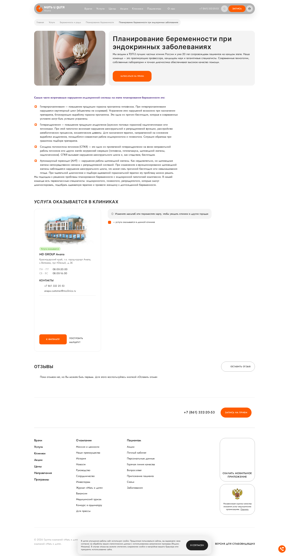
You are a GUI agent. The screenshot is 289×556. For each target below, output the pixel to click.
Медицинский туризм (88, 499)
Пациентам (154, 9)
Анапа (47, 10)
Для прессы (83, 511)
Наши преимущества (88, 453)
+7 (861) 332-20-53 (209, 8)
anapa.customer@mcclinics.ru (60, 291)
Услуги (100, 9)
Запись (237, 8)
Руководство (83, 470)
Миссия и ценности (87, 447)
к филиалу (53, 339)
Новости (81, 464)
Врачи (88, 9)
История (81, 458)
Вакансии (81, 493)
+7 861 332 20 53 (54, 286)
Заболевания (135, 488)
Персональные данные (141, 458)
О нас (171, 9)
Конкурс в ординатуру (89, 505)
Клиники (137, 9)
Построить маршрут (76, 340)
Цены (112, 9)
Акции (124, 9)
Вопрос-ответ (134, 470)
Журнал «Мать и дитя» (89, 488)
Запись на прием (236, 412)
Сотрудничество (85, 476)
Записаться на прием (132, 76)
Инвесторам (83, 482)
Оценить (244, 509)
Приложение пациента (140, 476)
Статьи (130, 482)
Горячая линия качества (141, 464)
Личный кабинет (136, 453)
